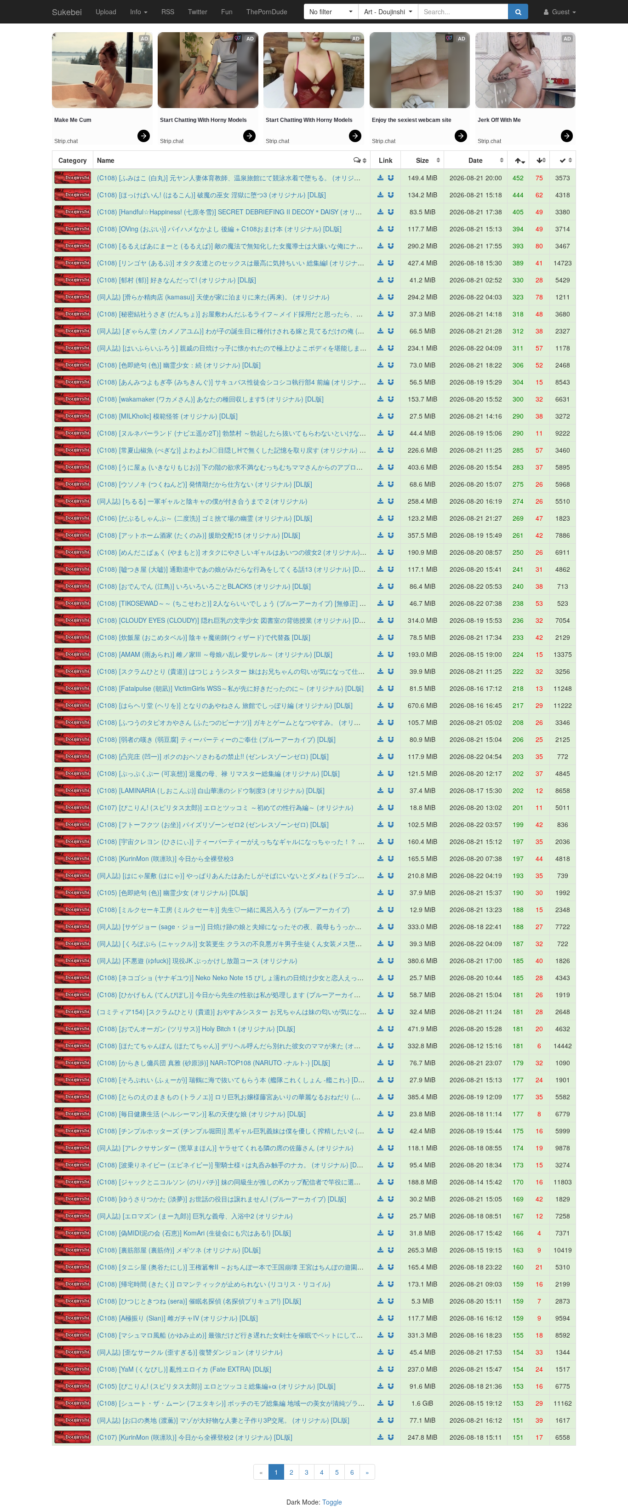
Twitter (197, 11)
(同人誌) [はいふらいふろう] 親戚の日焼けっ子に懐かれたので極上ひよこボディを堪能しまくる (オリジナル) (254, 347)
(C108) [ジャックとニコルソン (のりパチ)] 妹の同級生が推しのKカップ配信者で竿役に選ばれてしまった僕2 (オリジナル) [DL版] (282, 1181)
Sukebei (67, 11)
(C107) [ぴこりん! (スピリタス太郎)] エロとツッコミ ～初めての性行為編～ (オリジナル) (225, 807)
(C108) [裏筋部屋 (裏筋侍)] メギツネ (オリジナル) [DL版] (179, 1249)
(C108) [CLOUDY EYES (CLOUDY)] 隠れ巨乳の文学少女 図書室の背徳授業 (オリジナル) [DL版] (234, 620)
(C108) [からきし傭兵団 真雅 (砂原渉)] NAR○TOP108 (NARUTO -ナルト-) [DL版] (213, 1062)
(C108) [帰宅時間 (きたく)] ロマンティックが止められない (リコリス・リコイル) (214, 1283)
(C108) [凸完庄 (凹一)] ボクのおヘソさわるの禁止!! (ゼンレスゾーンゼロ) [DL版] (213, 756)
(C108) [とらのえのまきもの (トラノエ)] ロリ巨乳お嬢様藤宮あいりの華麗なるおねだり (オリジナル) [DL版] (253, 1096)
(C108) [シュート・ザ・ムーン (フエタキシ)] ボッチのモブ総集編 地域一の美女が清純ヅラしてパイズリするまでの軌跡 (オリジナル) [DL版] (299, 1403)
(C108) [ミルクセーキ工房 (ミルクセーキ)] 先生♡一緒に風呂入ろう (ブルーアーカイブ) (223, 909)
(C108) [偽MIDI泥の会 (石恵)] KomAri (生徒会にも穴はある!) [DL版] (194, 1232)
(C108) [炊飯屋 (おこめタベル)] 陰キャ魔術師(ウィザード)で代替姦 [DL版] (203, 637)
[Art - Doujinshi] (72, 176)
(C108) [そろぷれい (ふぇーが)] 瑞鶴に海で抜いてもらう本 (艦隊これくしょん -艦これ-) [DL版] (233, 1079)
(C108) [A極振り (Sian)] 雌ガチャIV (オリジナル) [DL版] (177, 1317)
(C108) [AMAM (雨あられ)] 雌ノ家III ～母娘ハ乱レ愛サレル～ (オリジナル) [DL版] (214, 654)
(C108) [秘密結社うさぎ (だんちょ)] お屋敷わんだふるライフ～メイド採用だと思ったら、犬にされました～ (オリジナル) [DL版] (282, 313)
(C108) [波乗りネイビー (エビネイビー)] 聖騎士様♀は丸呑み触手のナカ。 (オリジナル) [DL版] (233, 1164)
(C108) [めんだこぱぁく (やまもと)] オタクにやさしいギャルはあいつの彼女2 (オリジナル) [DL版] (238, 552)
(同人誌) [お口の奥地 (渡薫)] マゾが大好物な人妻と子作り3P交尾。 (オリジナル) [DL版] (223, 1420)
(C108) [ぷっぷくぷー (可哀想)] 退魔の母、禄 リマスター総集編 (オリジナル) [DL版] (218, 773)
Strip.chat (66, 141)
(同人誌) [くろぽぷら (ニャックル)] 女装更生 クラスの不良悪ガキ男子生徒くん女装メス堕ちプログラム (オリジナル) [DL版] (275, 943)
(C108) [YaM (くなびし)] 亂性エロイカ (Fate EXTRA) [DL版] (184, 1368)
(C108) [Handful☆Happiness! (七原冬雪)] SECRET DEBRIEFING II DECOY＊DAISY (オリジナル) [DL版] (247, 211)
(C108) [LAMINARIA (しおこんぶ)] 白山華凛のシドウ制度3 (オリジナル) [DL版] (211, 790)
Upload (106, 11)
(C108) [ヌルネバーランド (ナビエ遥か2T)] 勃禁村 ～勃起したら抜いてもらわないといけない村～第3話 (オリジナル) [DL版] (275, 432)
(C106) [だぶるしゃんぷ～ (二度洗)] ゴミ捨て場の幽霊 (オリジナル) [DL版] (204, 518)
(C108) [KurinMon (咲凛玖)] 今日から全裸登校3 (165, 858)
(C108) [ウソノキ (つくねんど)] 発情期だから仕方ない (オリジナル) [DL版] (204, 483)
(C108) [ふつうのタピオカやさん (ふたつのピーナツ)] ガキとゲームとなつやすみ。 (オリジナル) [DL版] (246, 722)
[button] (331, 11)
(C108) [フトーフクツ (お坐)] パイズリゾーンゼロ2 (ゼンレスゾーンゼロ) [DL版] (213, 824)
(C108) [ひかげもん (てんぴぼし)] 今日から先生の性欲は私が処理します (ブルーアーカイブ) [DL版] (240, 994)
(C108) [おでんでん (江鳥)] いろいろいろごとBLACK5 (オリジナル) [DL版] (204, 586)
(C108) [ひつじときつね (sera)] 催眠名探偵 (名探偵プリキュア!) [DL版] (199, 1300)
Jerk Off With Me (499, 120)
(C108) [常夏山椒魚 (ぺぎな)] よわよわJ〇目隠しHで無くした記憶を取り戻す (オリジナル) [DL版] (237, 449)
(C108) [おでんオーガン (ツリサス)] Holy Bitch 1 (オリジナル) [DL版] (196, 1028)
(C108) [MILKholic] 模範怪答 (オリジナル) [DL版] (167, 415)
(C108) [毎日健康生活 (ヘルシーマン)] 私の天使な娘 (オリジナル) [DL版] (201, 1113)
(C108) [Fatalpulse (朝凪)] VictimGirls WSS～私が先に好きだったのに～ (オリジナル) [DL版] (230, 688)
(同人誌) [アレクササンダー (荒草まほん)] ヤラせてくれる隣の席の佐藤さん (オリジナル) (225, 1147)
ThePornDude (266, 11)
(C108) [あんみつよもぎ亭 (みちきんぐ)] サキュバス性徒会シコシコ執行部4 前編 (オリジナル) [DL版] (242, 381)
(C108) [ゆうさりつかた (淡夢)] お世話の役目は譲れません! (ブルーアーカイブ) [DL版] (221, 1198)
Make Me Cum (72, 120)
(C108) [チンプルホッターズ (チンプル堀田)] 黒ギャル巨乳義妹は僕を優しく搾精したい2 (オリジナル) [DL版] (254, 1130)
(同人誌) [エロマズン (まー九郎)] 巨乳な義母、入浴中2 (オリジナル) (195, 1215)
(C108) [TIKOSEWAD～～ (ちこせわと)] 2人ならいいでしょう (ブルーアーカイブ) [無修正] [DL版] (237, 603)
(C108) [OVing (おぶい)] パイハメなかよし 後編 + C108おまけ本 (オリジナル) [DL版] (219, 228)
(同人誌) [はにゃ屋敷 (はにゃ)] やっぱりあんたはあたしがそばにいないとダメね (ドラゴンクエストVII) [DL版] (255, 875)
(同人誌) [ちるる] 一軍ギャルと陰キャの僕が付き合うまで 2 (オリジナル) (202, 501)
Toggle (332, 1501)
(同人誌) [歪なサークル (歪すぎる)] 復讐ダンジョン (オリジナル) (190, 1351)
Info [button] (136, 11)
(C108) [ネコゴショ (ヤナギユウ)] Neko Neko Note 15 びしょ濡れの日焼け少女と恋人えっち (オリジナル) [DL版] (259, 977)
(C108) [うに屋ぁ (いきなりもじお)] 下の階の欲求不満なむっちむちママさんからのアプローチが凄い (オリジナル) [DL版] (272, 466)
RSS (167, 11)
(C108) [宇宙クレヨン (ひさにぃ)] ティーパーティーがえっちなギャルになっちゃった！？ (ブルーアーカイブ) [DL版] (265, 841)
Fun (227, 11)
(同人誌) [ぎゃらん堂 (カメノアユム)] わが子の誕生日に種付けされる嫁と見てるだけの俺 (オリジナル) (244, 330)
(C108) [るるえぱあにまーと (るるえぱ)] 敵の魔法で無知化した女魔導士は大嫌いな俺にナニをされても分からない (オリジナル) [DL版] (291, 245)
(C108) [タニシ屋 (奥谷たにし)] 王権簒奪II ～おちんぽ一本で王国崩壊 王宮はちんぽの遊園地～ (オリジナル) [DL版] (263, 1266)
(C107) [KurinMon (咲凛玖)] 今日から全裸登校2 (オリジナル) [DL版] (194, 1437)
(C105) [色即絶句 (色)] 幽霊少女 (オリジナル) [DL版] (172, 892)
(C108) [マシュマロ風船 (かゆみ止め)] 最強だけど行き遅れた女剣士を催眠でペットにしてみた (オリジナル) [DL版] (262, 1334)
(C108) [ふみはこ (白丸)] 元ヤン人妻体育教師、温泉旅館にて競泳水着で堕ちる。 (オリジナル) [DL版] (243, 177)
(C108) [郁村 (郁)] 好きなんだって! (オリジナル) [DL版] (176, 279)
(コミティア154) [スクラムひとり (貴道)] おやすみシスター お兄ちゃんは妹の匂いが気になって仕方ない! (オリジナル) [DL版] (278, 1011)
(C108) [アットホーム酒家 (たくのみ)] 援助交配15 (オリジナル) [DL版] (198, 535)
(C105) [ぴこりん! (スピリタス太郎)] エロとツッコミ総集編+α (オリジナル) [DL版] (216, 1385)
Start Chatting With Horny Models (203, 120)
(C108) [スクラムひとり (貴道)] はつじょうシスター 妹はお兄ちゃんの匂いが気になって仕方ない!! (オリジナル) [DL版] (268, 671)
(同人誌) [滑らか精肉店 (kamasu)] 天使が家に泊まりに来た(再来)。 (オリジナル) (213, 296)
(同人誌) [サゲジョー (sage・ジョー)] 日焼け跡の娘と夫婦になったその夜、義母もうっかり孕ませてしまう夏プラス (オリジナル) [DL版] (294, 926)
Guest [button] (560, 11)
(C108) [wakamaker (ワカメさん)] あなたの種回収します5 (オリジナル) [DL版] (210, 398)
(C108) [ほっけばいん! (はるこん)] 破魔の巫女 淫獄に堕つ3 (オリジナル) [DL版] (211, 194)
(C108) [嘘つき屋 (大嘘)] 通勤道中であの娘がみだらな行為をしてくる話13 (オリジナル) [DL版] (234, 569)
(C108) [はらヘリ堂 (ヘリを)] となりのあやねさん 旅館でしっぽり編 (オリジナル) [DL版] (225, 705)
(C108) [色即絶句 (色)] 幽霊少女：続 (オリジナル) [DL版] (179, 364)
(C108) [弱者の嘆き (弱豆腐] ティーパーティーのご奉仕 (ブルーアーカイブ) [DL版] (216, 739)
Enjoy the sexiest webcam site (411, 120)
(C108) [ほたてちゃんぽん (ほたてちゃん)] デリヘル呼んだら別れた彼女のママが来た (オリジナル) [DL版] (249, 1045)
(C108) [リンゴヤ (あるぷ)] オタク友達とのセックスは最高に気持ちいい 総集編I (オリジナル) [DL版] (242, 262)
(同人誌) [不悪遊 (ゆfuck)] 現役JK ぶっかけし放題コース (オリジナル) (197, 960)
